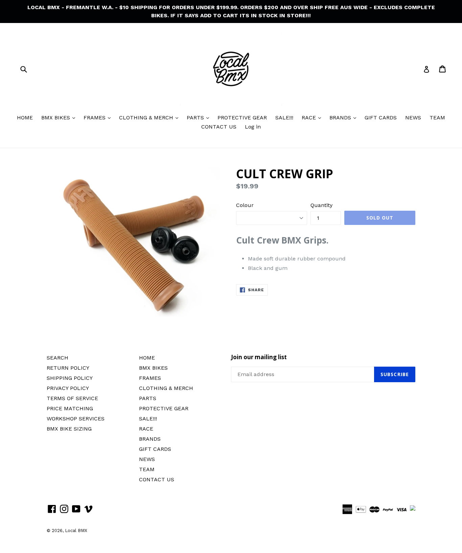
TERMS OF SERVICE (72, 398)
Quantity (321, 205)
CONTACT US (218, 126)
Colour (245, 205)
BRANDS (341, 117)
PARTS (196, 117)
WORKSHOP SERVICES (76, 418)
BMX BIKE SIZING (69, 428)
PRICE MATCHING (70, 408)
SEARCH (57, 357)
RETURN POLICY (68, 368)
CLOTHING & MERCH (147, 117)
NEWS (413, 117)
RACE (310, 117)
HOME (25, 117)
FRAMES (95, 117)
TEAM (437, 117)
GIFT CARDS (381, 117)
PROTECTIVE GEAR (242, 117)
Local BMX (76, 530)
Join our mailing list (259, 357)
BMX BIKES (56, 117)
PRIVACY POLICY (68, 388)
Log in (253, 126)
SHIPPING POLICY (70, 378)
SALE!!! (284, 117)
